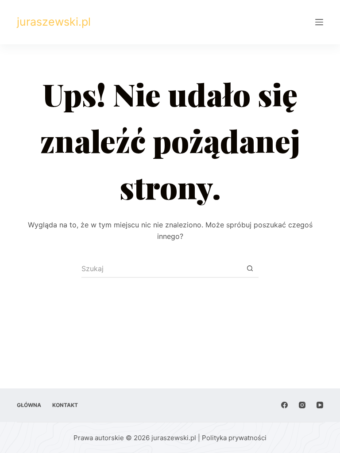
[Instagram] (302, 405)
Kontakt (65, 405)
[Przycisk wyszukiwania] (250, 269)
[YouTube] (320, 405)
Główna (29, 405)
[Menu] (319, 22)
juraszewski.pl (54, 21)
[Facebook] (284, 405)
